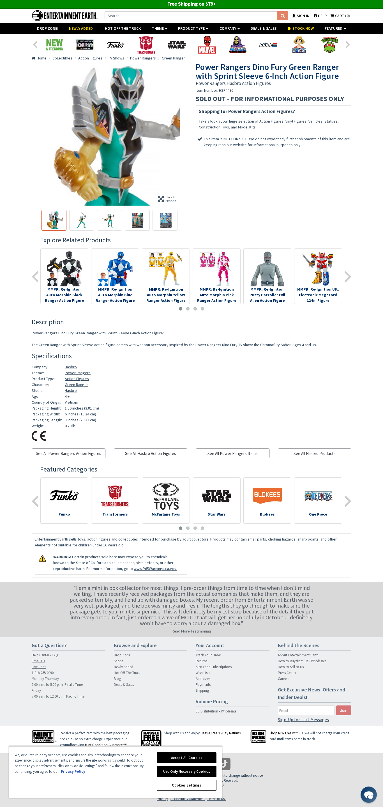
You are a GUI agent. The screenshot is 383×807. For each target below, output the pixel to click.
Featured (334, 28)
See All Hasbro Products (315, 453)
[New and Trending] (54, 44)
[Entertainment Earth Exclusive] (85, 44)
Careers (283, 678)
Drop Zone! (47, 28)
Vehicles (315, 121)
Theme (158, 28)
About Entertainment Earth (298, 655)
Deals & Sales (264, 28)
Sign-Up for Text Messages (303, 719)
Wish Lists (203, 672)
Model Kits (247, 127)
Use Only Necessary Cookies (186, 771)
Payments (203, 684)
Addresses (203, 678)
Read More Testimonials (192, 631)
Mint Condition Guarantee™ (105, 744)
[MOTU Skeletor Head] (238, 44)
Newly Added (81, 28)
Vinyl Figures (295, 121)
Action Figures (271, 121)
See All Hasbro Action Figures (150, 453)
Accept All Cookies (186, 757)
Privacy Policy (73, 771)
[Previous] (35, 44)
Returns (201, 661)
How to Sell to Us (291, 667)
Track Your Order (208, 655)
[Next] (348, 44)
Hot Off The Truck (123, 28)
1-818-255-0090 (43, 672)
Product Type (192, 28)
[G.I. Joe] (268, 44)
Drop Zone (122, 655)
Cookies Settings (186, 785)
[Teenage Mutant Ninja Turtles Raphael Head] (329, 44)
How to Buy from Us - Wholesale (302, 661)
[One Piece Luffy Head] (299, 44)
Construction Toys (214, 127)
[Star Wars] (176, 44)
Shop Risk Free (280, 733)
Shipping (202, 690)
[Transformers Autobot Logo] (146, 44)
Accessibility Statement (187, 798)
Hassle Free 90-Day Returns (220, 733)
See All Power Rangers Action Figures (68, 453)
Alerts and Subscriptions (214, 667)
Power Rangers (78, 372)
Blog (117, 678)
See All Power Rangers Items (232, 453)
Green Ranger (76, 384)
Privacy (162, 798)
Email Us (38, 661)
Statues (331, 121)
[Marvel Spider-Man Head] (207, 44)
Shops (118, 661)
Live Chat (39, 667)
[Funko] (115, 44)
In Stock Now (301, 28)
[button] (369, 795)
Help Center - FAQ (45, 655)
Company (228, 28)
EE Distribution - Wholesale (216, 711)
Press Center (287, 672)
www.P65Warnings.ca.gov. (155, 568)
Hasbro (71, 366)
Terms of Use (216, 798)
